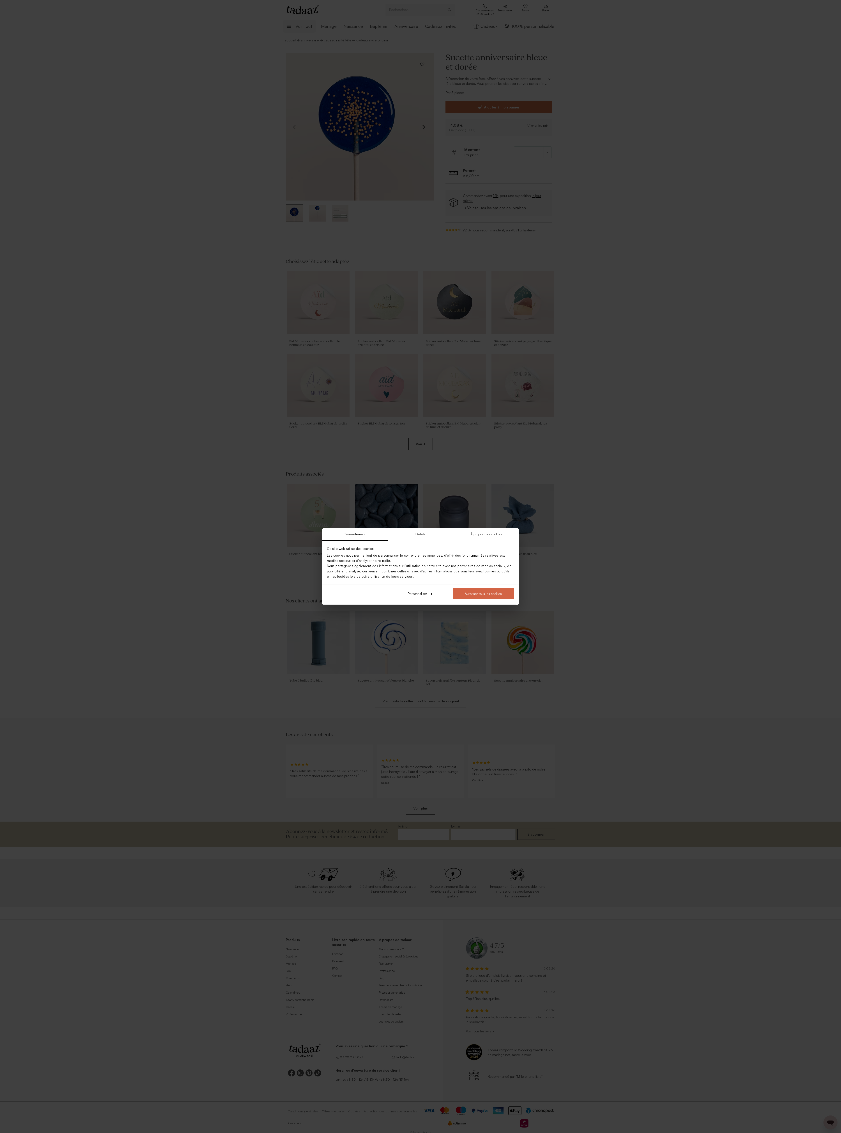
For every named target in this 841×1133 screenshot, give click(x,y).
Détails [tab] (420, 534)
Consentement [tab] (355, 534)
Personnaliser (417, 593)
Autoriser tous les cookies (483, 593)
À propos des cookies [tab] (486, 534)
